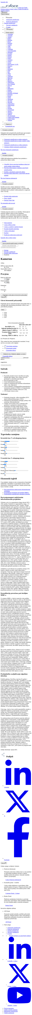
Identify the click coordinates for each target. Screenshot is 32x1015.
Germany (10, 60)
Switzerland (11, 109)
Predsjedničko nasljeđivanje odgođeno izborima (17, 494)
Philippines (10, 88)
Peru (9, 87)
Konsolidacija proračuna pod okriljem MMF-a (16, 492)
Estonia (10, 55)
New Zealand (11, 84)
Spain (9, 106)
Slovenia (10, 102)
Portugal (10, 91)
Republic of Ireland (13, 93)
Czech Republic (12, 51)
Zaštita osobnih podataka (10, 1010)
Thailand (10, 113)
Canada (10, 44)
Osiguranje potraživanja (14, 927)
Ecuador (10, 54)
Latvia (9, 75)
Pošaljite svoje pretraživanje (8, 247)
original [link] (16, 343)
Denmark (10, 52)
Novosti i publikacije (13, 932)
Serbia (9, 97)
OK (5, 365)
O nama (10, 933)
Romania (10, 94)
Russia (9, 96)
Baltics (9, 38)
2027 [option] (5, 317)
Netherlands (11, 82)
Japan (9, 73)
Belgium (10, 40)
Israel (9, 70)
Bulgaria (10, 43)
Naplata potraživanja (13, 930)
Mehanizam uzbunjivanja (11, 1011)
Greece (9, 61)
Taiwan (10, 111)
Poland (9, 90)
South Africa (11, 103)
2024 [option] (5, 312)
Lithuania (10, 76)
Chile (9, 46)
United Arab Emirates (13, 117)
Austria (9, 37)
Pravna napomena (9, 1008)
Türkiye (10, 114)
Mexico (10, 79)
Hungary (10, 66)
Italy (9, 72)
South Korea (11, 105)
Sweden (10, 108)
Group (9, 63)
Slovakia (10, 100)
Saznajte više (4, 2)
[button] (8, 17)
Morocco (10, 81)
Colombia (10, 49)
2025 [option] (5, 314)
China (9, 47)
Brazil (9, 41)
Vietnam (10, 120)
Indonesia (10, 69)
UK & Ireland (11, 116)
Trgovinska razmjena (11, 346)
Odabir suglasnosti (9, 1013)
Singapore (10, 99)
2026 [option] (5, 315)
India (9, 67)
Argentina (10, 34)
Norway (10, 85)
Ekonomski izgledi (11, 348)
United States (11, 119)
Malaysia (10, 78)
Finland (10, 57)
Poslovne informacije (13, 929)
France (9, 58)
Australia (10, 35)
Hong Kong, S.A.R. (13, 64)
